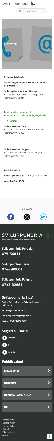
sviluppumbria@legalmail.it (34, 115)
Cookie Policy (9, 422)
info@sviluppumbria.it (20, 112)
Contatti (13, 121)
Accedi (5, 435)
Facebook (12, 337)
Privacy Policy (9, 425)
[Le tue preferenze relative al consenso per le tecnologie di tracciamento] (49, 436)
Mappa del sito (9, 432)
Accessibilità (8, 419)
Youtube (11, 352)
